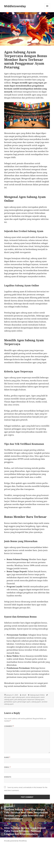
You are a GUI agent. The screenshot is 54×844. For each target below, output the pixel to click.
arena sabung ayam (33, 697)
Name (7, 757)
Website (7, 777)
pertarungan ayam (24, 702)
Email (7, 767)
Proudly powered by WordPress (15, 841)
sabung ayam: (36, 702)
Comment (9, 726)
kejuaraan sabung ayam (35, 699)
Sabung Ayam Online (37, 695)
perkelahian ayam (10, 702)
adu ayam (7, 697)
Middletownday (15, 6)
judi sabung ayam (20, 699)
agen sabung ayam (18, 697)
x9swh (24, 695)
